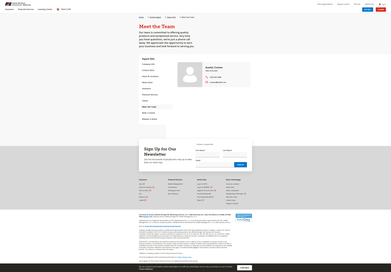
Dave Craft (171, 17)
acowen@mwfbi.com (218, 82)
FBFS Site (357, 4)
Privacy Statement (146, 269)
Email (198, 160)
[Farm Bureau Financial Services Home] (18, 4)
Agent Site (148, 58)
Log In (384, 4)
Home (141, 17)
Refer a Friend (148, 113)
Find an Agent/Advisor (325, 4)
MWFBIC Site (369, 4)
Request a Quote (343, 4)
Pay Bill (367, 9)
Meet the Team (188, 17)
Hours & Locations (150, 76)
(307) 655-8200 (215, 77)
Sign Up (240, 165)
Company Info (148, 64)
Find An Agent (155, 17)
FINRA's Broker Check (184, 257)
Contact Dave (148, 70)
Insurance (146, 88)
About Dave (147, 82)
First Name (200, 150)
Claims (381, 9)
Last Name (227, 150)
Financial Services (150, 94)
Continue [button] (244, 268)
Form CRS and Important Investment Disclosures (163, 226)
